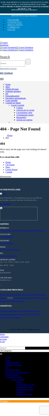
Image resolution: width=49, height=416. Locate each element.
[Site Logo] (7, 45)
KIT (14, 298)
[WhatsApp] (2, 285)
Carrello (13, 27)
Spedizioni (7, 311)
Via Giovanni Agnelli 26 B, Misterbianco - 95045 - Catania (22, 230)
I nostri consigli (17, 105)
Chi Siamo (10, 165)
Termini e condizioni (13, 317)
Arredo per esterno (24, 120)
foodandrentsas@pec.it (8, 256)
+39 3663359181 (6, 237)
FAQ (1, 311)
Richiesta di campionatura (21, 311)
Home (7, 84)
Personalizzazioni (12, 96)
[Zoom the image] (24, 194)
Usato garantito (11, 100)
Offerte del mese (12, 89)
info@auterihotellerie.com (10, 250)
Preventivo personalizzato (15, 98)
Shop (7, 87)
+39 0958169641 (6, 243)
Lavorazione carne (24, 112)
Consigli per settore (13, 103)
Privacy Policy (29, 314)
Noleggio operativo (13, 91)
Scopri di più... (5, 204)
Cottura (19, 108)
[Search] (28, 61)
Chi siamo (13, 20)
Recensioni (11, 314)
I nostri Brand (11, 169)
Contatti (8, 172)
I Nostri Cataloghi (17, 301)
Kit (6, 94)
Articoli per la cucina (25, 110)
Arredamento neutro (25, 115)
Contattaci (14, 22)
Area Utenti (14, 25)
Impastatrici (21, 117)
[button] (5, 57)
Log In (11, 29)
